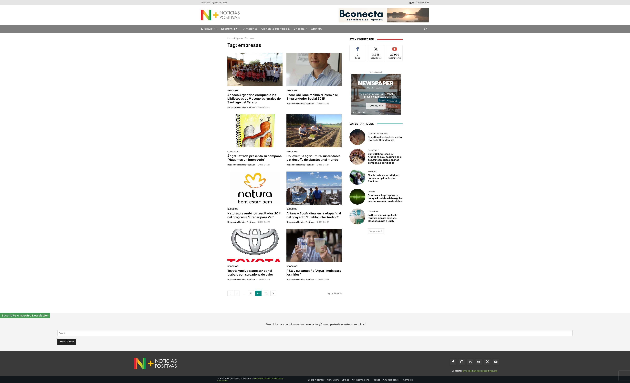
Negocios (232, 90)
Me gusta (357, 47)
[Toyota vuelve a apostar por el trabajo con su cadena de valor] (255, 245)
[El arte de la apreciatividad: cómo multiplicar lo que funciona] (357, 177)
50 (266, 293)
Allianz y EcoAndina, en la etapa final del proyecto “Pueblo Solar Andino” (313, 215)
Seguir (376, 47)
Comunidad (233, 152)
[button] (425, 29)
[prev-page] (230, 293)
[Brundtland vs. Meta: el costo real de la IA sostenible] (357, 137)
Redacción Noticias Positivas (241, 107)
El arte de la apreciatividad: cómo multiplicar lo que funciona (384, 178)
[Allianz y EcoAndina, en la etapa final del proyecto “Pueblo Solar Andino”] (314, 188)
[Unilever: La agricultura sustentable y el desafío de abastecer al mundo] (314, 130)
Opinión (371, 191)
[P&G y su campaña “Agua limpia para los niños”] (314, 245)
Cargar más (374, 231)
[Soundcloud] (479, 362)
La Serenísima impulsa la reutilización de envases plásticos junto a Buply (382, 218)
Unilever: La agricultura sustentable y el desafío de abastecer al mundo (313, 158)
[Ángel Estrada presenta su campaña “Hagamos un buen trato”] (255, 130)
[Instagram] (462, 362)
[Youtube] (496, 362)
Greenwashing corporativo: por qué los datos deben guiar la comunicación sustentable (385, 198)
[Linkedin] (470, 362)
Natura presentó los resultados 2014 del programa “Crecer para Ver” (254, 215)
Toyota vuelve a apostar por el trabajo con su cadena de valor (250, 272)
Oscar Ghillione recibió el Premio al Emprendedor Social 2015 (312, 97)
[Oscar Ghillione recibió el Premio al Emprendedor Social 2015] (314, 69)
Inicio (229, 38)
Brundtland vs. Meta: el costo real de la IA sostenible (385, 139)
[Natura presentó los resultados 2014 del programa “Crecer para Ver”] (255, 188)
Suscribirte (394, 47)
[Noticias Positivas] (232, 15)
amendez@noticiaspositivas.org (479, 370)
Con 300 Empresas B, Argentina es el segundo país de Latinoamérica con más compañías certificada (384, 158)
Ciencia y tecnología (378, 133)
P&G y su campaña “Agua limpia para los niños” (313, 272)
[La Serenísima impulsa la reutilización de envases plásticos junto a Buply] (357, 216)
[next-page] (273, 293)
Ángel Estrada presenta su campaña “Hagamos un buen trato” (254, 158)
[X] (487, 362)
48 (251, 293)
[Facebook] (453, 362)
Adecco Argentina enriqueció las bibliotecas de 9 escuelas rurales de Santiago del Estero (254, 98)
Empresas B (373, 150)
